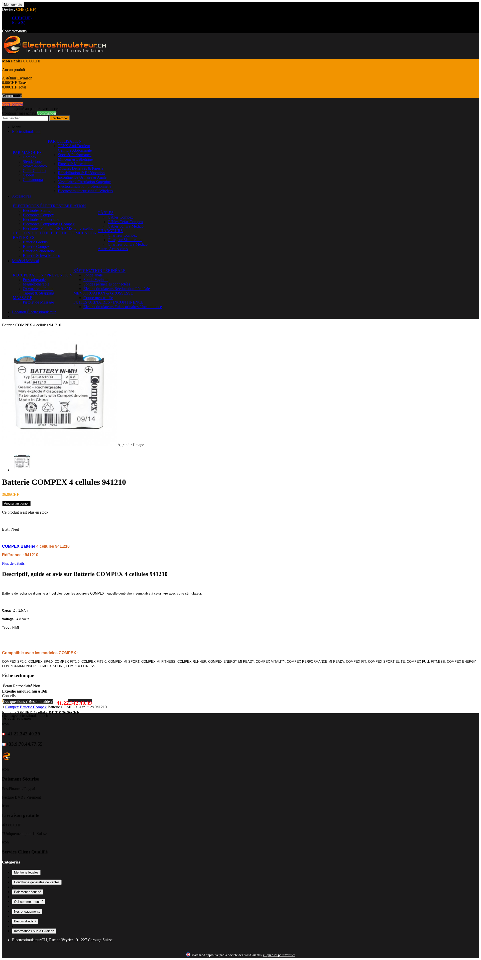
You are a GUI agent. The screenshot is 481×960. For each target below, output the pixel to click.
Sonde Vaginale (95, 279)
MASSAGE (22, 298)
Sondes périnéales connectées (106, 284)
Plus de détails (13, 563)
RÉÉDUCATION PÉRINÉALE (99, 270)
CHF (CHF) (22, 18)
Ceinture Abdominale (75, 150)
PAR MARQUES (27, 152)
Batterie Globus (35, 242)
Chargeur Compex (122, 235)
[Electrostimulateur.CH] (54, 56)
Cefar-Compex (34, 170)
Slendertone (32, 161)
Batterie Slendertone (39, 251)
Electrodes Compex (38, 215)
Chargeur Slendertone (125, 240)
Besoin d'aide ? (25, 921)
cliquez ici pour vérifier (279, 955)
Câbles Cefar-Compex (125, 222)
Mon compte (13, 5)
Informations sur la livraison (34, 931)
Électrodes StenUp (37, 210)
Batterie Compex (36, 246)
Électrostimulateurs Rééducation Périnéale (116, 288)
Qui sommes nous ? (28, 902)
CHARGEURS (110, 231)
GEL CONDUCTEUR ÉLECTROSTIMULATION (55, 233)
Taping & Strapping (38, 293)
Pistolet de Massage (38, 302)
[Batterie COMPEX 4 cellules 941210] (22, 470)
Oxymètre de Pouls (38, 288)
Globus (28, 175)
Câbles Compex (120, 217)
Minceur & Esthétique (75, 159)
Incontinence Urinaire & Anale (82, 177)
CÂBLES (105, 213)
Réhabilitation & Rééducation (81, 173)
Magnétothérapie (36, 284)
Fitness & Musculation (75, 164)
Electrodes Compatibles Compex (49, 224)
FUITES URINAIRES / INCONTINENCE (108, 302)
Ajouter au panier (17, 718)
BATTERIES (23, 237)
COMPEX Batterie (18, 546)
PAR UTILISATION (65, 141)
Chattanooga (33, 179)
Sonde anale (93, 275)
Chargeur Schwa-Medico (128, 244)
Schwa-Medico (35, 166)
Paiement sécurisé (27, 892)
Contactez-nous (14, 31)
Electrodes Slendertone (41, 219)
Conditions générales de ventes (37, 882)
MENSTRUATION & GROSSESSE (103, 293)
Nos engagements (27, 911)
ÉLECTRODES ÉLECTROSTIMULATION (49, 206)
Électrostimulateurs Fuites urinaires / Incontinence (122, 307)
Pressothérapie (34, 279)
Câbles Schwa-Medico (126, 226)
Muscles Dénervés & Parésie (80, 168)
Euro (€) (18, 22)
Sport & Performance (74, 155)
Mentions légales (26, 872)
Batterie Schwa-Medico (41, 255)
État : (6, 529)
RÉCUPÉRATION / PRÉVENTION (42, 275)
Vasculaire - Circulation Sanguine (84, 182)
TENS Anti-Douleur (74, 146)
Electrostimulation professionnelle (84, 186)
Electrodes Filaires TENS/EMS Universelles (58, 228)
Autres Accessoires (113, 249)
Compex (29, 157)
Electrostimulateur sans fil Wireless (85, 191)
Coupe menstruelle (98, 298)
